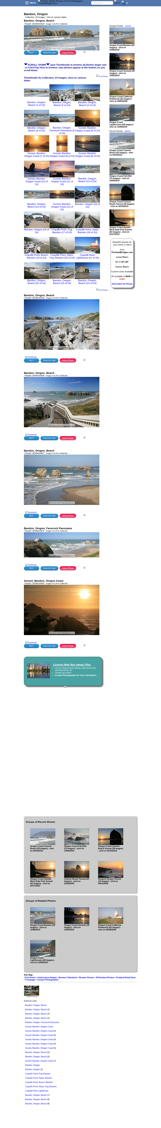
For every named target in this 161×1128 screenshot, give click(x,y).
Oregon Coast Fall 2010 (120, 178)
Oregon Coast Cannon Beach (121, 152)
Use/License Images (47, 977)
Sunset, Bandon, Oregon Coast (39, 1027)
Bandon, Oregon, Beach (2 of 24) (62, 103)
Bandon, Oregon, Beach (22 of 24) (36, 281)
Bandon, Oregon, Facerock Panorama (42, 1022)
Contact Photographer (47, 980)
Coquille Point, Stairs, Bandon (38, 1078)
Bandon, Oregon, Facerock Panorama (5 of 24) (62, 130)
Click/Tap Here (36, 67)
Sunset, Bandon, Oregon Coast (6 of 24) (87, 129)
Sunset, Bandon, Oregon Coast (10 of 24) (37, 181)
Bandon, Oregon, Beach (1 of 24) (36, 103)
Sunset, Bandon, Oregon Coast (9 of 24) (87, 154)
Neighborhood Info (32, 996)
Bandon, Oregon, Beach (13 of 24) (36, 205)
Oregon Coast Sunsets (122, 73)
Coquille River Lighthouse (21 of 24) (87, 256)
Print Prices (30, 977)
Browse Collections (68, 977)
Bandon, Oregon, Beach (36, 1005)
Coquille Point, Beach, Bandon (39, 1082)
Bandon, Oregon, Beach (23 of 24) (62, 281)
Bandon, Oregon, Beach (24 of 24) (87, 281)
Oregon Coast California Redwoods (120, 99)
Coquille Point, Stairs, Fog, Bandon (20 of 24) (62, 256)
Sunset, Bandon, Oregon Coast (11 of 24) (62, 181)
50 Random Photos (105, 977)
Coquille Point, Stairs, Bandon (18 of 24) (87, 231)
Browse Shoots (86, 977)
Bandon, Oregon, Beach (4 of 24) (36, 129)
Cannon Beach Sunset (76, 881)
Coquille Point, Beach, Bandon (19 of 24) (37, 256)
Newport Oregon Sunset (109, 881)
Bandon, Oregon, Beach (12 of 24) (87, 180)
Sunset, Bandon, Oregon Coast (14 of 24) (62, 207)
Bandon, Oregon (32, 1065)
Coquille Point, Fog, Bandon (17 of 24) (62, 231)
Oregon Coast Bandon (121, 47)
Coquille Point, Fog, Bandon (37, 1074)
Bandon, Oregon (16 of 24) (36, 231)
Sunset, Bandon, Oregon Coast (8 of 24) (62, 154)
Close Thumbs (103, 76)
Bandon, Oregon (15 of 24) (87, 205)
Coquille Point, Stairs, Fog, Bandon (41, 1086)
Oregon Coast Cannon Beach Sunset (121, 204)
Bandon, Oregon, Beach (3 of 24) (87, 103)
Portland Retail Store (126, 977)
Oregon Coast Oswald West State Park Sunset (120, 230)
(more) (128, 26)
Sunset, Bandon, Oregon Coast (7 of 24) (36, 154)
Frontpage (30, 980)
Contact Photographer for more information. (76, 675)
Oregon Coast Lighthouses (121, 124)
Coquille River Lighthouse (36, 1091)
